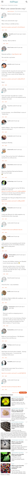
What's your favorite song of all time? (17, 442)
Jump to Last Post (11, 11)
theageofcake (12, 306)
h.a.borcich (9, 136)
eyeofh (8, 120)
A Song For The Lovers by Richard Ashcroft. (12, 229)
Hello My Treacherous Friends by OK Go (11, 386)
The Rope (9, 344)
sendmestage (10, 181)
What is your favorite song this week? (17, 455)
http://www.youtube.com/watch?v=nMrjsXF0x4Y (13, 79)
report (7, 43)
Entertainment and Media (17, 397)
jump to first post (15, 392)
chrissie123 (10, 207)
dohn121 (9, 64)
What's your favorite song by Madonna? (17, 410)
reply (4, 43)
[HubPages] (14, 2)
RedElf (8, 236)
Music (12, 463)
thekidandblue (10, 329)
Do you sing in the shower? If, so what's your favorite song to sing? (17, 426)
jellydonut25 (10, 149)
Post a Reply (23, 392)
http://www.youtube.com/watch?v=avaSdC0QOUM (14, 373)
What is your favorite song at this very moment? (17, 467)
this (9, 35)
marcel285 (9, 361)
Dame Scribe (10, 164)
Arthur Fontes (10, 47)
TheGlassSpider (12, 254)
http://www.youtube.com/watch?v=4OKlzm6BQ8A (14, 191)
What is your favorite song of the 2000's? (17, 399)
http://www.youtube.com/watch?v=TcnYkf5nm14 (13, 27)
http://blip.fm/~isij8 (16, 54)
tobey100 (11, 34)
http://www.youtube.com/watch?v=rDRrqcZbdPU (13, 201)
